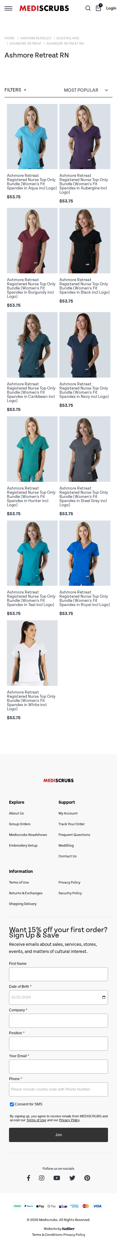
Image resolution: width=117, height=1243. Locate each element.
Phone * (15, 1079)
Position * (17, 1033)
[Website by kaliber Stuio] (68, 1229)
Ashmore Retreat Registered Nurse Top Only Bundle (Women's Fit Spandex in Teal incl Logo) (31, 598)
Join (58, 1135)
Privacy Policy (69, 882)
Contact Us (67, 856)
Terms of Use (19, 882)
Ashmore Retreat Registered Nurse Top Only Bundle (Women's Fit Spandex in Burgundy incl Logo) (31, 288)
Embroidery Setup (23, 846)
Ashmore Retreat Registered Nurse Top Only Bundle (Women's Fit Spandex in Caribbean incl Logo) (31, 392)
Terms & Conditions (47, 1235)
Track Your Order (71, 824)
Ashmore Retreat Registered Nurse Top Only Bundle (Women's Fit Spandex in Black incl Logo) (84, 286)
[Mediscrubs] (44, 8)
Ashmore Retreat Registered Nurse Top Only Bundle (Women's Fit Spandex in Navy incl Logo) (84, 390)
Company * (18, 1010)
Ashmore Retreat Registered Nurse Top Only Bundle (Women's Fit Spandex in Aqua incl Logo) (32, 182)
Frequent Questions (74, 835)
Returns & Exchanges (26, 893)
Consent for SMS (28, 1104)
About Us (16, 813)
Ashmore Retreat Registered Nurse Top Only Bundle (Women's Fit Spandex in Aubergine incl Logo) (83, 184)
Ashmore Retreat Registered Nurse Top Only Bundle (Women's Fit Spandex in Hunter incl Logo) (31, 496)
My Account (68, 813)
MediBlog (66, 846)
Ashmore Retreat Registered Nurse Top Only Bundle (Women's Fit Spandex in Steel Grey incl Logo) (83, 496)
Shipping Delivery (23, 904)
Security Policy (70, 893)
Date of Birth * (20, 987)
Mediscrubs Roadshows (28, 835)
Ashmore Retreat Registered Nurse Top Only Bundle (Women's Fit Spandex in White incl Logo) (31, 700)
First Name (18, 964)
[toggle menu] (8, 8)
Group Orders (20, 824)
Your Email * (19, 1056)
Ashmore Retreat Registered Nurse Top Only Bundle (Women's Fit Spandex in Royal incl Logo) (84, 598)
